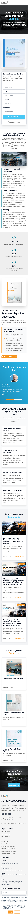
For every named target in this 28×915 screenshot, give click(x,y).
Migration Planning (5, 831)
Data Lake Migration (6, 843)
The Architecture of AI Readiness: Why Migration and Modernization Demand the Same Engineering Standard (13, 581)
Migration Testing (5, 836)
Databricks (13, 851)
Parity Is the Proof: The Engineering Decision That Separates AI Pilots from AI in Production (13, 540)
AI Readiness (4, 839)
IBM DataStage (11, 848)
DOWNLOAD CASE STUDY (9, 356)
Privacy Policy (17, 122)
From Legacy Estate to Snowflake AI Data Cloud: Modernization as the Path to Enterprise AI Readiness (13, 622)
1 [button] (10, 399)
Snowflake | (4, 846)
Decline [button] (17, 912)
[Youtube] (9, 814)
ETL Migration (4, 841)
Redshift (3, 851)
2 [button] (18, 399)
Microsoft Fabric (11, 846)
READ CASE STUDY (14, 687)
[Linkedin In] (2, 814)
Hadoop (13, 853)
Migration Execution (6, 834)
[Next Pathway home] (4, 2)
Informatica (4, 848)
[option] (14, 384)
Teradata (3, 853)
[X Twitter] (6, 814)
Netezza (8, 853)
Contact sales (14, 785)
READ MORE (18, 556)
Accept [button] (10, 912)
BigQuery (8, 851)
